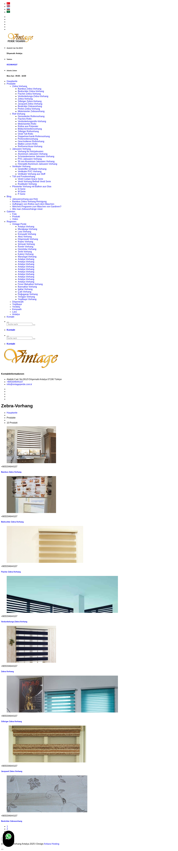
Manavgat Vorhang (27, 256)
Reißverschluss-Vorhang (30, 146)
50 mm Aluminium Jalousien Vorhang (36, 161)
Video (15, 219)
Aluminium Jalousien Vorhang (32, 154)
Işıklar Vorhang (25, 289)
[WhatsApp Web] (8, 839)
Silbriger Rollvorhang (28, 131)
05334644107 (12, 65)
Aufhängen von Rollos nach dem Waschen (33, 204)
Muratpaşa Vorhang (27, 229)
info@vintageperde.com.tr (19, 384)
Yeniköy (16, 307)
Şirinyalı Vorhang (26, 244)
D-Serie (21, 189)
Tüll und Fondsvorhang (23, 176)
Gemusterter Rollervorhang (31, 116)
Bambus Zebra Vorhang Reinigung (29, 201)
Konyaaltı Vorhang (27, 234)
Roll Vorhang (18, 114)
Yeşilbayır (17, 304)
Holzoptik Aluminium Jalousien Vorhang (37, 164)
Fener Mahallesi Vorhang (30, 284)
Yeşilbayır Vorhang (27, 299)
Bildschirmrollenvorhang (30, 129)
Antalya (16, 314)
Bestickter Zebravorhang (30, 106)
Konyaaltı (17, 309)
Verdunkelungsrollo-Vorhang (32, 121)
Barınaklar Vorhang (27, 287)
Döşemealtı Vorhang (28, 239)
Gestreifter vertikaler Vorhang (32, 169)
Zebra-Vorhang (25, 99)
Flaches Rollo (25, 119)
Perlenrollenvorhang (28, 139)
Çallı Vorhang (24, 292)
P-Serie (21, 194)
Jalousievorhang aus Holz (25, 199)
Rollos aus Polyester (28, 126)
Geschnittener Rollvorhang (31, 141)
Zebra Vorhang (19, 86)
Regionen (11, 221)
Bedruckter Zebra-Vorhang (31, 91)
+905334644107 (15, 382)
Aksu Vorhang (25, 236)
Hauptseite (12, 81)
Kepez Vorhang (25, 241)
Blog (9, 196)
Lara (14, 312)
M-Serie (22, 191)
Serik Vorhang (25, 251)
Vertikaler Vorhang (21, 166)
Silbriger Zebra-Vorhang (30, 101)
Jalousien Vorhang (21, 149)
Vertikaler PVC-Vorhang (29, 171)
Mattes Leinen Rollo (28, 144)
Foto (14, 214)
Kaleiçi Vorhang (26, 254)
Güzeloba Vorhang (27, 249)
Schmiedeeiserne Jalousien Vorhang (36, 156)
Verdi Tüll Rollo (25, 134)
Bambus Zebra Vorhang (29, 89)
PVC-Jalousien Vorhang (30, 159)
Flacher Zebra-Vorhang (29, 94)
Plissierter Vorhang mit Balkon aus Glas (31, 186)
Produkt (16, 216)
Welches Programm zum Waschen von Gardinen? (36, 206)
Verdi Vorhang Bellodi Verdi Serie (34, 181)
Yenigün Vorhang (26, 297)
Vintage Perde (19, 224)
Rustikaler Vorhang (27, 184)
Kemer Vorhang (25, 246)
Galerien (11, 211)
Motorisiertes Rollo (27, 124)
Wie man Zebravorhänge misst (27, 209)
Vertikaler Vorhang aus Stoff (31, 174)
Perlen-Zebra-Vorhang (29, 109)
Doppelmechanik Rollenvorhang (34, 136)
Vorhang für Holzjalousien (30, 151)
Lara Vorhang (24, 231)
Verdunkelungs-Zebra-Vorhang (33, 96)
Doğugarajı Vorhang (28, 294)
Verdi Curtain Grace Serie (30, 179)
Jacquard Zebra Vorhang (30, 104)
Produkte (11, 84)
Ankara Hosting (51, 844)
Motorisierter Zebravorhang (31, 111)
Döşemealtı (18, 302)
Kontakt (10, 317)
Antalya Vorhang (26, 226)
